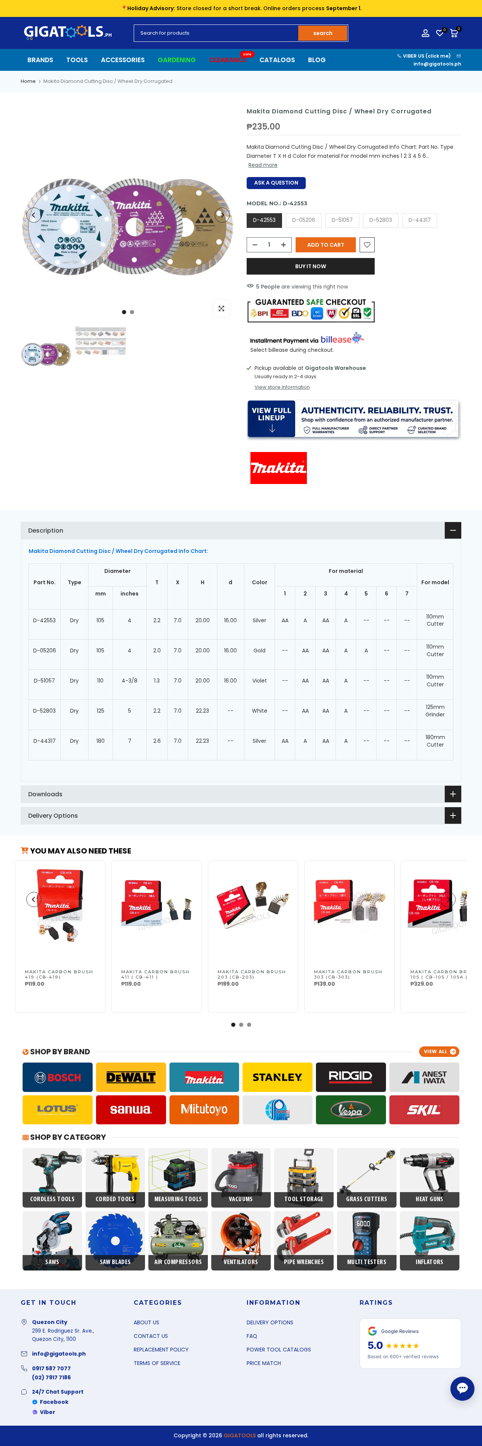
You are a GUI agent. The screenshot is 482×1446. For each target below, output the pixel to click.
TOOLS (77, 59)
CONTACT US (151, 1336)
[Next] (222, 215)
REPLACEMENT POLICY (161, 1349)
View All (435, 1051)
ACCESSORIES (123, 59)
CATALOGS (277, 59)
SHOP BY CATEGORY (67, 1137)
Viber (47, 1412)
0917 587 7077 (51, 1368)
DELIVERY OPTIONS (270, 1322)
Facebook (54, 1402)
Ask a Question (276, 182)
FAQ (252, 1336)
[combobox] (216, 33)
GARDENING (177, 59)
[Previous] (33, 215)
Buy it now (310, 266)
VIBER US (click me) (426, 56)
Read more (263, 165)
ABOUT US (146, 1322)
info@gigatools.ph (437, 64)
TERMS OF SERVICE (157, 1363)
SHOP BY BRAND (59, 1051)
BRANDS (40, 59)
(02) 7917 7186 (51, 1377)
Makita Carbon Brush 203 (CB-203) (252, 974)
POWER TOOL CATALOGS (279, 1349)
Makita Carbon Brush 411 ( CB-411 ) (155, 974)
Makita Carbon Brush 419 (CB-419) (59, 974)
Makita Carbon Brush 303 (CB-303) (348, 974)
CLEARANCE (230, 59)
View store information (282, 387)
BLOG (317, 59)
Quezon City (49, 1322)
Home (28, 81)
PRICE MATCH (264, 1363)
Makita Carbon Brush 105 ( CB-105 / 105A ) (444, 974)
